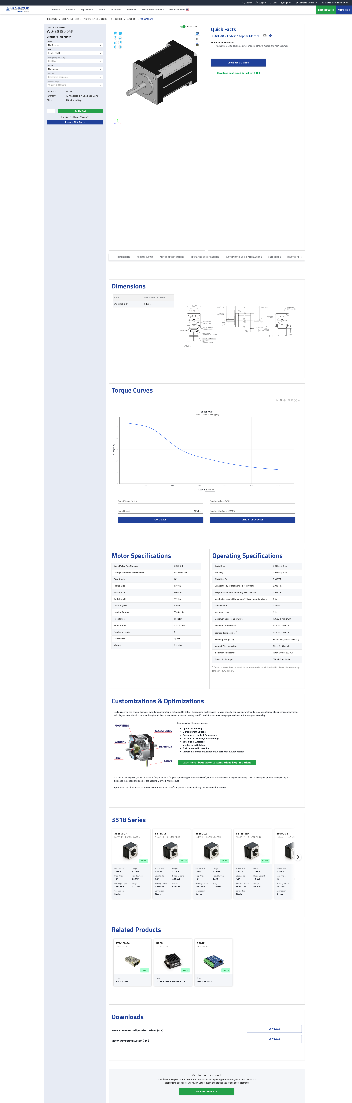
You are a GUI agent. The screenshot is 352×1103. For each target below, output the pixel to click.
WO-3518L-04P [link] (121, 304)
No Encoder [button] (53, 69)
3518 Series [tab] (274, 257)
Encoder (50, 66)
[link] (14, 10)
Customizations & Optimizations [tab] (244, 257)
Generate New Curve (252, 519)
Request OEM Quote (75, 122)
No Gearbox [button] (53, 45)
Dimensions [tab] (123, 257)
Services (70, 9)
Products (55, 9)
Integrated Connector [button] (58, 77)
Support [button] (262, 3)
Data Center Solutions (153, 9)
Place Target (161, 519)
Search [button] (249, 3)
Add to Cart (80, 111)
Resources (116, 9)
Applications (86, 9)
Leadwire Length (53, 82)
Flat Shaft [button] (52, 61)
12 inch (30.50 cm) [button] (57, 85)
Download (274, 1028)
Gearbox (50, 42)
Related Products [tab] (297, 257)
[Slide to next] (298, 857)
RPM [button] (208, 489)
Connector (50, 74)
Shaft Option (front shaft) (56, 58)
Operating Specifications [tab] (205, 257)
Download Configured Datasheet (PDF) (238, 73)
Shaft (49, 50)
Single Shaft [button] (54, 53)
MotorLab (132, 9)
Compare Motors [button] (306, 3)
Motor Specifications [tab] (172, 257)
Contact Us (344, 10)
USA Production (177, 9)
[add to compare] (264, 35)
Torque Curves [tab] (145, 257)
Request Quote (326, 10)
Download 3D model (238, 62)
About (102, 9)
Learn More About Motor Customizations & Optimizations (217, 762)
